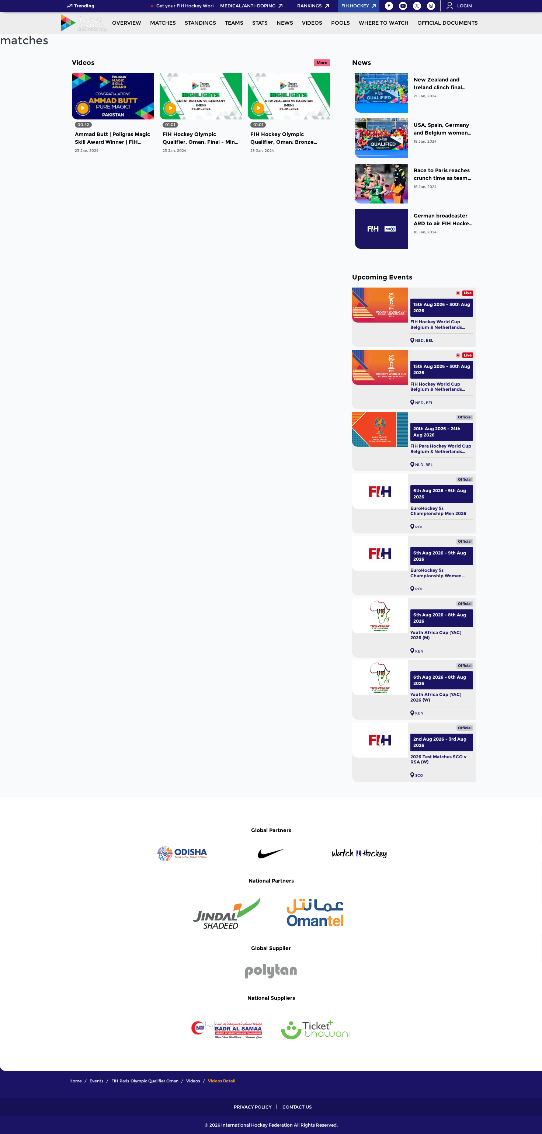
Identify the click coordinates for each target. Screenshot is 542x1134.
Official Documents (447, 23)
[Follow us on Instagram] (431, 6)
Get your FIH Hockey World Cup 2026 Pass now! (198, 6)
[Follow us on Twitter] (417, 6)
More (322, 62)
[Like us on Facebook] (389, 6)
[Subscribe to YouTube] (403, 6)
